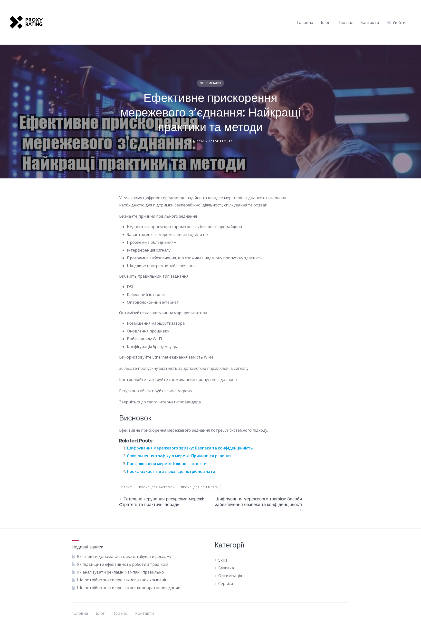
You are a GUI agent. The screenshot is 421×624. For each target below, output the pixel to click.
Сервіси (225, 583)
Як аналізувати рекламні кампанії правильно (120, 572)
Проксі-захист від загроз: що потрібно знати (171, 471)
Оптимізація (210, 83)
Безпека (226, 568)
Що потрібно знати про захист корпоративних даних (128, 587)
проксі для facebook (157, 487)
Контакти (369, 22)
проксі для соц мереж (200, 487)
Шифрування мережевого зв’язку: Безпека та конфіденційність (190, 448)
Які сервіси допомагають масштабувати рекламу (124, 556)
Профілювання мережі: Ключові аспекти (167, 463)
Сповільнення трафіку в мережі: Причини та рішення (179, 455)
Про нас (345, 22)
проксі (127, 487)
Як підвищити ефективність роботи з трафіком (122, 564)
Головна (305, 22)
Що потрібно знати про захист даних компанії (121, 580)
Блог (325, 22)
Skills (223, 560)
